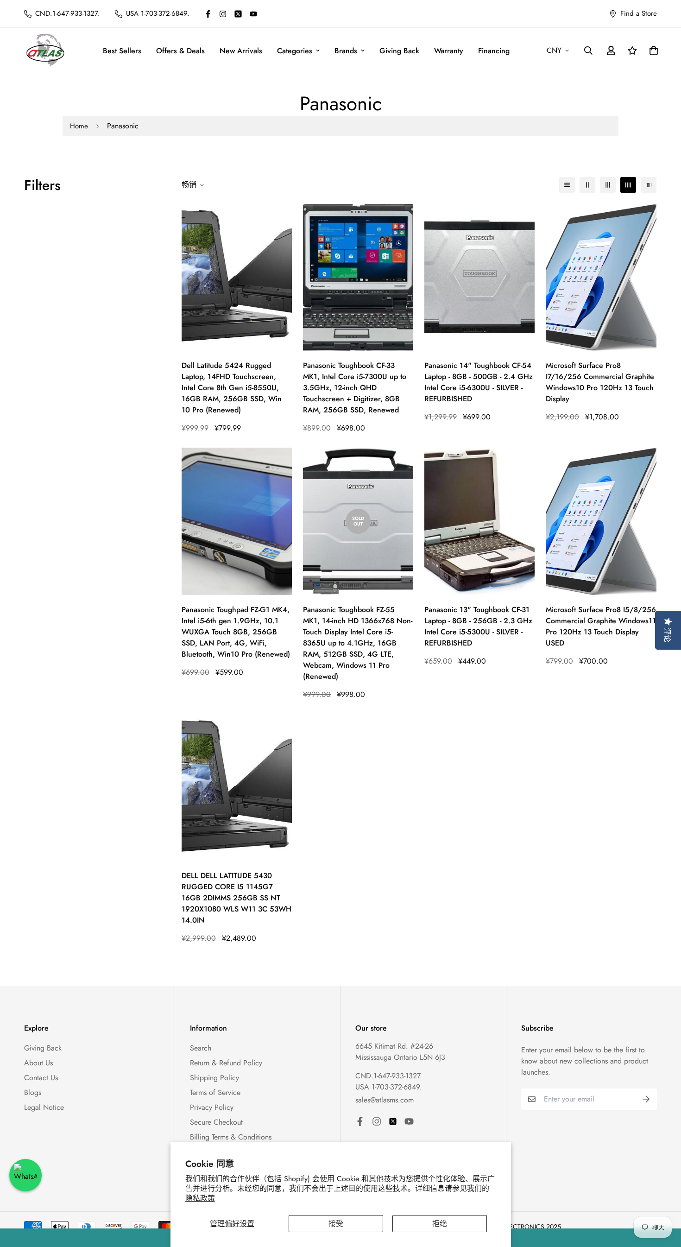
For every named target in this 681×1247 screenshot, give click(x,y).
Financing (494, 50)
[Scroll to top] (663, 1196)
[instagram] (222, 14)
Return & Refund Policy (226, 1062)
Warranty (448, 50)
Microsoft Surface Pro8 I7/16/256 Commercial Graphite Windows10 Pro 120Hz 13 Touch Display (600, 382)
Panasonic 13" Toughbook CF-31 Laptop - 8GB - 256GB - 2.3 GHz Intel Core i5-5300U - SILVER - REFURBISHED (478, 626)
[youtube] (253, 14)
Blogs (32, 1092)
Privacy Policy (211, 1107)
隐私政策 (200, 1198)
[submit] (646, 1099)
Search (200, 1048)
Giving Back (399, 50)
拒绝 (439, 1223)
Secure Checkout (216, 1122)
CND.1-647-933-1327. (388, 1075)
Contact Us (41, 1077)
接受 (335, 1223)
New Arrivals (241, 50)
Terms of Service (215, 1092)
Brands (345, 50)
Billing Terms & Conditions (230, 1137)
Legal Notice (44, 1107)
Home (79, 126)
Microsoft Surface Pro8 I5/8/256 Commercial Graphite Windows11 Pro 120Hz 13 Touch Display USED (601, 626)
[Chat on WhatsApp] (25, 1175)
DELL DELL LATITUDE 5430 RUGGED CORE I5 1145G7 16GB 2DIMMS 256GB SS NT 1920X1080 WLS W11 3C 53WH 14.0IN (236, 897)
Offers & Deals (180, 50)
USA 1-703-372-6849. (388, 1087)
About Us (38, 1062)
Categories (294, 50)
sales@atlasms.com (384, 1100)
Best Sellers (122, 50)
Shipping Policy (214, 1077)
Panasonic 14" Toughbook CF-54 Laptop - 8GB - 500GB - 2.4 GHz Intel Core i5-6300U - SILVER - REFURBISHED (478, 382)
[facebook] (208, 14)
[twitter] (238, 14)
